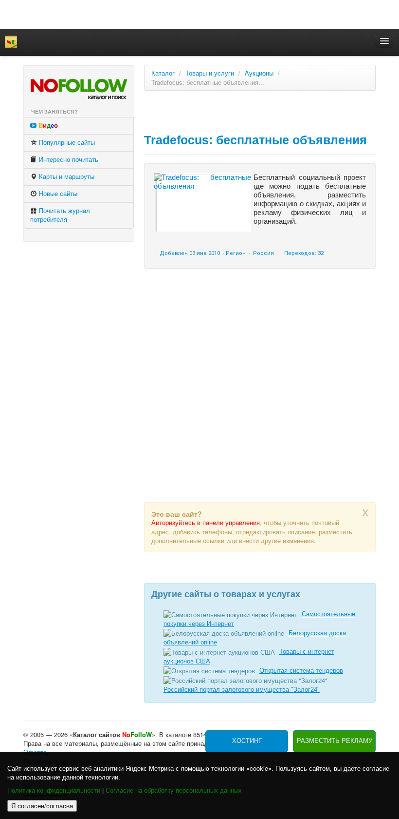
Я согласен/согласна (42, 805)
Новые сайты (57, 193)
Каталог (163, 73)
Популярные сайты (66, 142)
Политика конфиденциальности (53, 790)
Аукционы (259, 73)
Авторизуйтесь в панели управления (205, 522)
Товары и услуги (209, 73)
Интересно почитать (67, 159)
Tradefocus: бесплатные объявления (255, 140)
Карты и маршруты (65, 176)
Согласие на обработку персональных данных (174, 790)
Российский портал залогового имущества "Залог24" (241, 689)
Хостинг (247, 740)
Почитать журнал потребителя (60, 215)
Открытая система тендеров (301, 670)
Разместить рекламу (334, 740)
